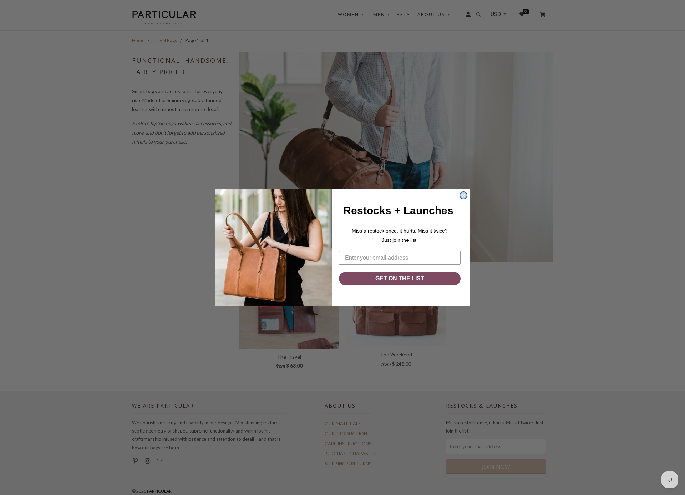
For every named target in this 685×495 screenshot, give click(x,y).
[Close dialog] (463, 195)
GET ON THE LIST (399, 278)
